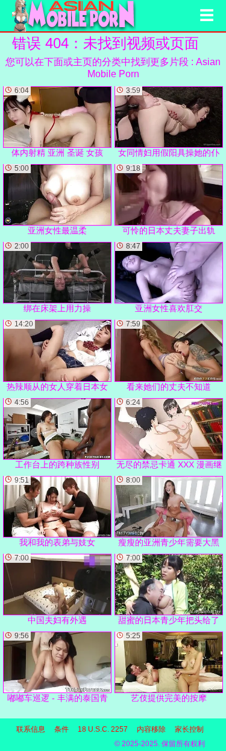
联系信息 (30, 729)
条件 (61, 729)
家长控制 (189, 729)
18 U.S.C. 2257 (103, 729)
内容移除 (151, 729)
